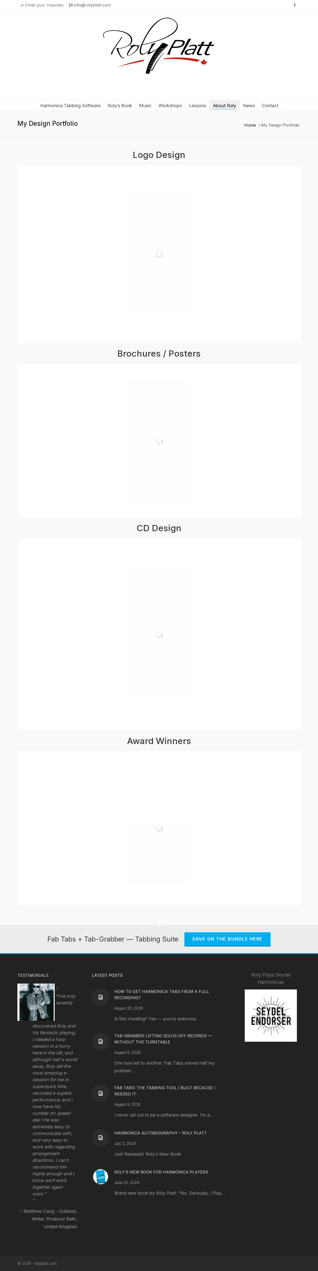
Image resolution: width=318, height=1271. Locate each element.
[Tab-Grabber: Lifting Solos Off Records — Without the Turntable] (100, 1041)
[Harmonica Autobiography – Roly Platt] (100, 1137)
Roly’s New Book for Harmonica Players (161, 1172)
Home (250, 125)
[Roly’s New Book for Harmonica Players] (100, 1176)
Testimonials (32, 975)
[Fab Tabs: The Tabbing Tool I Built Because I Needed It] (100, 1093)
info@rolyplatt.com (92, 4)
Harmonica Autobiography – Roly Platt (160, 1132)
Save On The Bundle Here (227, 938)
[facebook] (295, 5)
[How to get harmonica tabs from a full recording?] (100, 997)
